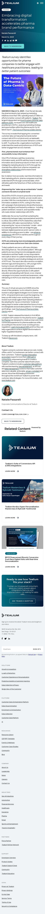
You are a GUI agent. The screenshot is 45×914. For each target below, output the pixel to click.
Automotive (6, 800)
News (4, 775)
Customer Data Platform (10, 718)
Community (6, 751)
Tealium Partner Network (10, 845)
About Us (5, 767)
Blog (3, 754)
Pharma (4, 816)
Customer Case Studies (10, 747)
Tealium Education (8, 873)
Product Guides (7, 862)
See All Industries (8, 796)
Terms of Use (31, 654)
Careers (4, 779)
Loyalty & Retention (8, 673)
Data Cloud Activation (9, 706)
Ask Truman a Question (22, 601)
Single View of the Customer (11, 689)
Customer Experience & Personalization (15, 677)
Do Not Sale (6, 894)
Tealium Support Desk (9, 866)
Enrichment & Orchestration (11, 710)
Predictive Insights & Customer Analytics (16, 681)
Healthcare (5, 808)
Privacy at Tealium (8, 886)
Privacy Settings (7, 890)
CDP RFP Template (8, 739)
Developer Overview (9, 858)
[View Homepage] (10, 3)
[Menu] (41, 3)
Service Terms (7, 898)
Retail (4, 820)
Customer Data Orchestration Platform (15, 702)
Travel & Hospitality (8, 828)
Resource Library (7, 735)
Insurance (5, 812)
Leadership (6, 771)
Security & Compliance (9, 906)
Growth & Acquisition (9, 669)
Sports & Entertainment (10, 824)
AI (2, 722)
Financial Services (8, 804)
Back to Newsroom (12, 46)
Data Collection (7, 714)
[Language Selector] (38, 3)
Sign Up (36, 649)
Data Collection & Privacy (10, 685)
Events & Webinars (8, 743)
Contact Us (6, 783)
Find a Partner (6, 841)
